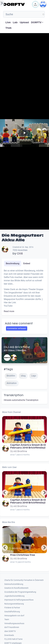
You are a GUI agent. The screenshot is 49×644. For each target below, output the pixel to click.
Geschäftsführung (12, 611)
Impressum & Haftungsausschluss (18, 600)
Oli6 (20, 253)
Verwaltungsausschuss (14, 623)
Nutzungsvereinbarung (14, 604)
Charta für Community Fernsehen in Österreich (24, 580)
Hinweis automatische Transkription (21, 400)
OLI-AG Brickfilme (17, 347)
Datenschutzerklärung (13, 584)
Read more (9, 311)
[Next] (44, 437)
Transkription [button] (13, 395)
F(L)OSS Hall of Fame (13, 639)
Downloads (9, 635)
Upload (24, 22)
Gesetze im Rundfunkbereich (16, 588)
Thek (8, 28)
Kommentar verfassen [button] (16, 328)
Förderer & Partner (12, 607)
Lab (15, 22)
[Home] (17, 4)
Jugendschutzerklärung (14, 596)
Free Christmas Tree (22, 555)
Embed (26, 263)
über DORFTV (10, 631)
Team (6, 619)
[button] (35, 4)
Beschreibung (12, 263)
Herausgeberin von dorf (14, 615)
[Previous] (5, 437)
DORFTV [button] (36, 22)
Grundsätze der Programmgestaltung (20, 592)
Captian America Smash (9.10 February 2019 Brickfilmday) (28, 446)
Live (8, 22)
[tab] (12, 263)
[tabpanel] (24, 291)
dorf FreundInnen (11, 627)
